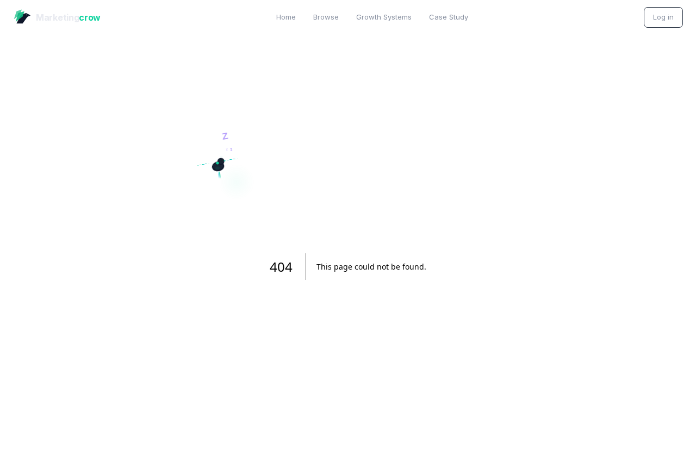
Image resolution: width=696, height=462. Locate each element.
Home (286, 17)
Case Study (448, 17)
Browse (326, 17)
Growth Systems (384, 17)
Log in (663, 17)
